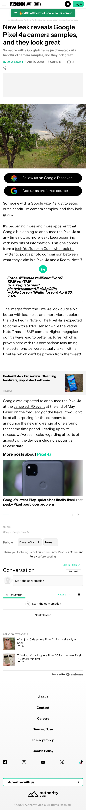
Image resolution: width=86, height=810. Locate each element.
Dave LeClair (15, 62)
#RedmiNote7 (51, 278)
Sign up (76, 565)
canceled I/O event (29, 406)
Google (7, 531)
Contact (43, 708)
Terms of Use (43, 729)
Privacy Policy (43, 740)
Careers (43, 718)
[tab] (14, 594)
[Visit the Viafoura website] (74, 674)
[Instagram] (24, 762)
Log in (66, 565)
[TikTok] (81, 762)
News (7, 526)
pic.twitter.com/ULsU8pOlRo (32, 289)
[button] (43, 4)
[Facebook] (5, 762)
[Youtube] (43, 762)
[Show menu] (4, 4)
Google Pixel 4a (44, 203)
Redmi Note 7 (71, 260)
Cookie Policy (43, 751)
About (43, 697)
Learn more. (72, 20)
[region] (43, 620)
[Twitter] (62, 762)
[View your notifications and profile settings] (79, 595)
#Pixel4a (26, 278)
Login (78, 4)
